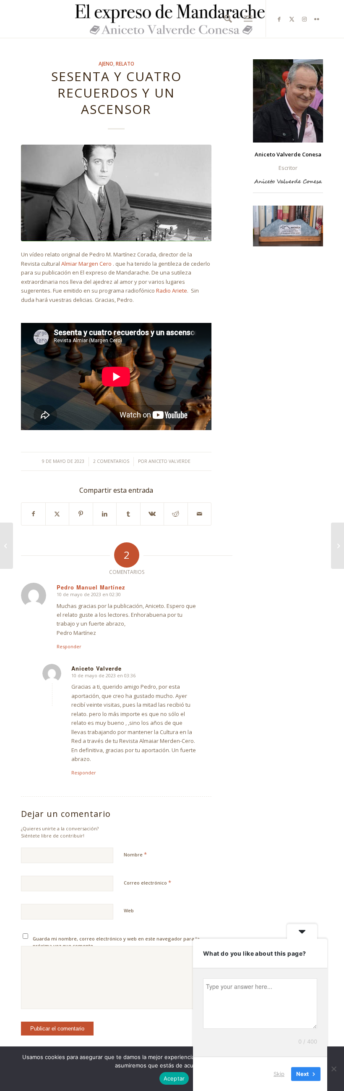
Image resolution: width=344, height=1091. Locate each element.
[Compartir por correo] (199, 514)
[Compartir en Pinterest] (81, 514)
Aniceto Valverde (169, 461)
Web (129, 910)
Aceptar (174, 1078)
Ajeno (106, 63)
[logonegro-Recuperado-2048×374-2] (172, 19)
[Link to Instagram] (304, 19)
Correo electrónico (147, 882)
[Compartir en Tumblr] (128, 514)
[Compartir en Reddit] (176, 514)
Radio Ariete (171, 290)
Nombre (135, 854)
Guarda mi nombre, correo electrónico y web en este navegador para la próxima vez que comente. (116, 942)
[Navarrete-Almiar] (116, 193)
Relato (125, 63)
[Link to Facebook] (279, 19)
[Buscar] (226, 18)
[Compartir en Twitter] (57, 514)
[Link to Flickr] (316, 19)
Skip (279, 1073)
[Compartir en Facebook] (33, 514)
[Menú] (248, 19)
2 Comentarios (111, 461)
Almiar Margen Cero (86, 263)
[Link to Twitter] (291, 19)
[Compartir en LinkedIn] (105, 514)
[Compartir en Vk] (152, 514)
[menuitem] (226, 18)
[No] (333, 1069)
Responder (69, 646)
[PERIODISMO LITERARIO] (6, 546)
